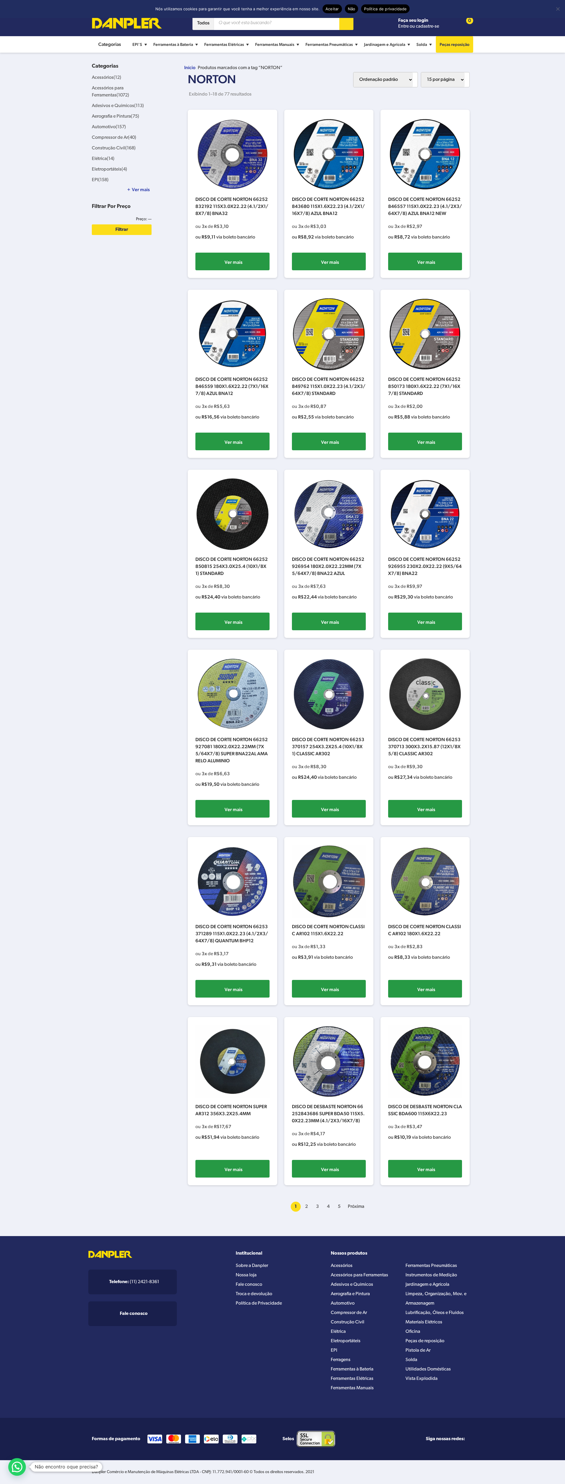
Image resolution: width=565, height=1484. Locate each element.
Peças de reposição (425, 1341)
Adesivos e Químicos (118, 106)
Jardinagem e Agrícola (384, 44)
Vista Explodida (422, 1378)
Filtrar (121, 229)
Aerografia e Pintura (115, 116)
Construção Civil (114, 148)
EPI (100, 180)
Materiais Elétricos (424, 1322)
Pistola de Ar (418, 1350)
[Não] (558, 9)
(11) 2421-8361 (134, 1282)
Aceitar (332, 8)
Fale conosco (249, 1284)
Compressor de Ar (114, 137)
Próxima (356, 1206)
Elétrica (103, 158)
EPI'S (137, 44)
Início (189, 67)
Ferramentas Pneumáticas (329, 44)
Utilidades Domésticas (428, 1369)
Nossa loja (246, 1275)
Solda (421, 44)
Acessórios (106, 77)
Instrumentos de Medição (431, 1275)
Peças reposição (454, 44)
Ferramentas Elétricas (224, 44)
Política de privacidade (385, 8)
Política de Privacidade (259, 1303)
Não (351, 8)
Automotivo (109, 127)
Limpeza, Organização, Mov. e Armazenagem (436, 1299)
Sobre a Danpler (252, 1265)
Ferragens (340, 1360)
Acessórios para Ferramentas (359, 1275)
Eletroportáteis (109, 169)
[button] (17, 1467)
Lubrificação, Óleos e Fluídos (435, 1312)
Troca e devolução (254, 1294)
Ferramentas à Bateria (173, 44)
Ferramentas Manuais (274, 44)
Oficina (413, 1331)
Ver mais (233, 262)
